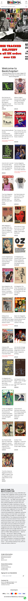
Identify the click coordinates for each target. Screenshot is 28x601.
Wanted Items (4, 565)
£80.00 (16, 109)
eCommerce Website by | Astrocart (14, 596)
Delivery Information (6, 556)
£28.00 (3, 265)
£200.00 (4, 387)
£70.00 (4, 204)
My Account (4, 560)
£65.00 (4, 481)
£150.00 (4, 109)
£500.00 (16, 204)
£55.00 (16, 357)
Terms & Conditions (6, 567)
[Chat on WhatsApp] (25, 598)
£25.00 (3, 235)
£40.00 (4, 418)
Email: (9, 582)
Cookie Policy (4, 568)
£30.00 (16, 235)
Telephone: (7, 583)
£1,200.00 (16, 265)
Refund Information (6, 557)
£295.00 (16, 387)
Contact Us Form (5, 584)
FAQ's (2, 558)
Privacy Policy (4, 569)
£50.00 (16, 326)
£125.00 (16, 141)
